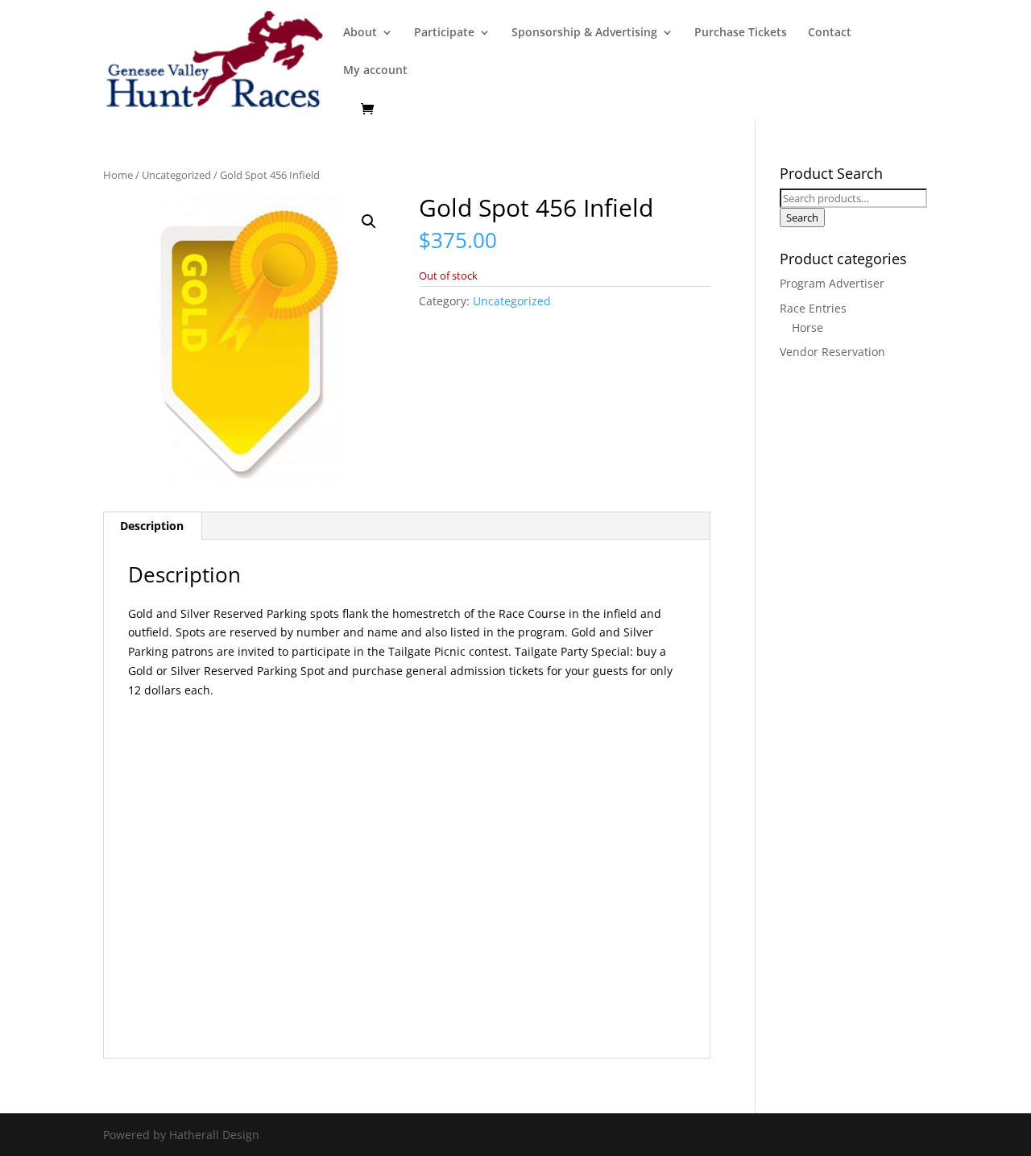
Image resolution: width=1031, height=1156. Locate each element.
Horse (807, 327)
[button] (368, 221)
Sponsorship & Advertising (584, 33)
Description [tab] (152, 525)
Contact (829, 33)
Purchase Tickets (740, 33)
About (360, 33)
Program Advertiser (832, 283)
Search (802, 217)
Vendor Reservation (832, 351)
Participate (444, 33)
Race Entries (813, 308)
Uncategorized (176, 175)
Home (118, 175)
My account (375, 70)
